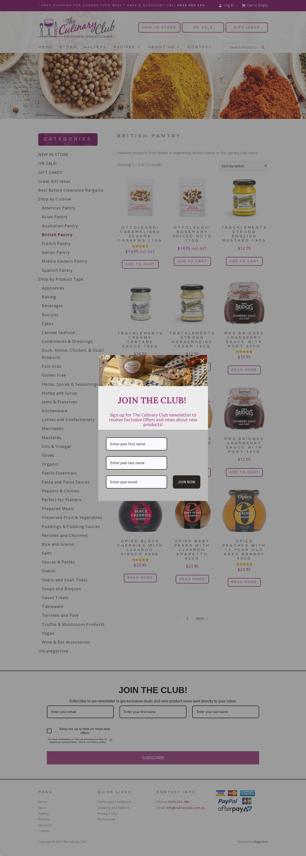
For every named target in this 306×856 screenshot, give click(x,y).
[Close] (202, 361)
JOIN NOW (186, 481)
